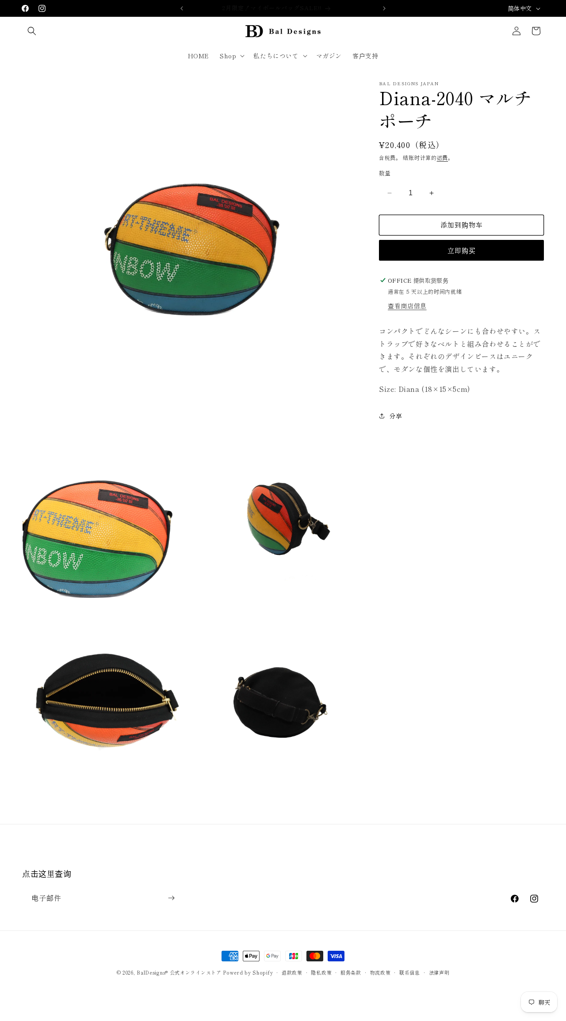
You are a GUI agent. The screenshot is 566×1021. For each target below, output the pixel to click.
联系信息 (409, 972)
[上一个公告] (181, 8)
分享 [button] (395, 415)
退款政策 (292, 972)
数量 (385, 173)
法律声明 (439, 972)
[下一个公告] (384, 8)
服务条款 (350, 972)
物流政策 (380, 972)
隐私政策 (321, 972)
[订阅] (171, 898)
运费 (442, 157)
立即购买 (461, 250)
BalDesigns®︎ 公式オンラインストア (179, 972)
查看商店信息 (407, 305)
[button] (32, 31)
